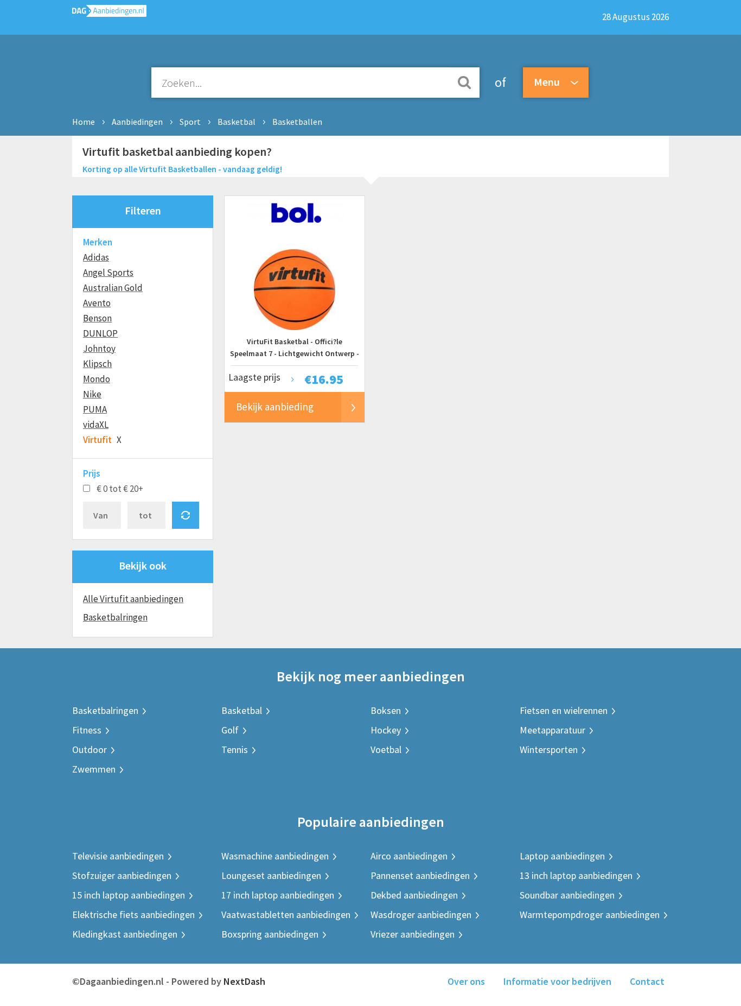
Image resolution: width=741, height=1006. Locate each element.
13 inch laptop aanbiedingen (576, 875)
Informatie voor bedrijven (557, 981)
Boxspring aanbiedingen (269, 934)
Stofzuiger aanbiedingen (121, 875)
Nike (92, 394)
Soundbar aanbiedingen (567, 895)
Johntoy (99, 349)
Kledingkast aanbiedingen (124, 934)
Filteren (143, 210)
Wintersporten (549, 749)
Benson (97, 318)
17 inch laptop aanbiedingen (277, 895)
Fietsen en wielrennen (564, 710)
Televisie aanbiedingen (118, 856)
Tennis (234, 749)
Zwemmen (94, 769)
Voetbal (385, 749)
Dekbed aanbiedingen (414, 895)
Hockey (385, 730)
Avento (97, 303)
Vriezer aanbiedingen (412, 934)
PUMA (95, 409)
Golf (230, 730)
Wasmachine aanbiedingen (275, 856)
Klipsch (97, 364)
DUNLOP (100, 333)
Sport (190, 121)
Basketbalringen (115, 617)
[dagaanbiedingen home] (109, 13)
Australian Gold (113, 288)
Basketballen (297, 121)
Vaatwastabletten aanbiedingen (285, 914)
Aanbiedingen (137, 121)
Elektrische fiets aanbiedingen (133, 914)
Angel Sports (108, 273)
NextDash (244, 981)
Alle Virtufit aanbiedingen (133, 599)
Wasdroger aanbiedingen (420, 914)
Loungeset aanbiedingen (271, 875)
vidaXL (95, 425)
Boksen (385, 710)
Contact (647, 981)
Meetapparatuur (552, 730)
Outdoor (89, 749)
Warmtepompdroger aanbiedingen (590, 914)
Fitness (86, 730)
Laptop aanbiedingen (562, 856)
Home (83, 121)
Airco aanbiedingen (409, 856)
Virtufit (97, 440)
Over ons (466, 981)
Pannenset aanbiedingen (420, 875)
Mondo (96, 379)
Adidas (96, 257)
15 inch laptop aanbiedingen (128, 895)
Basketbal (236, 121)
